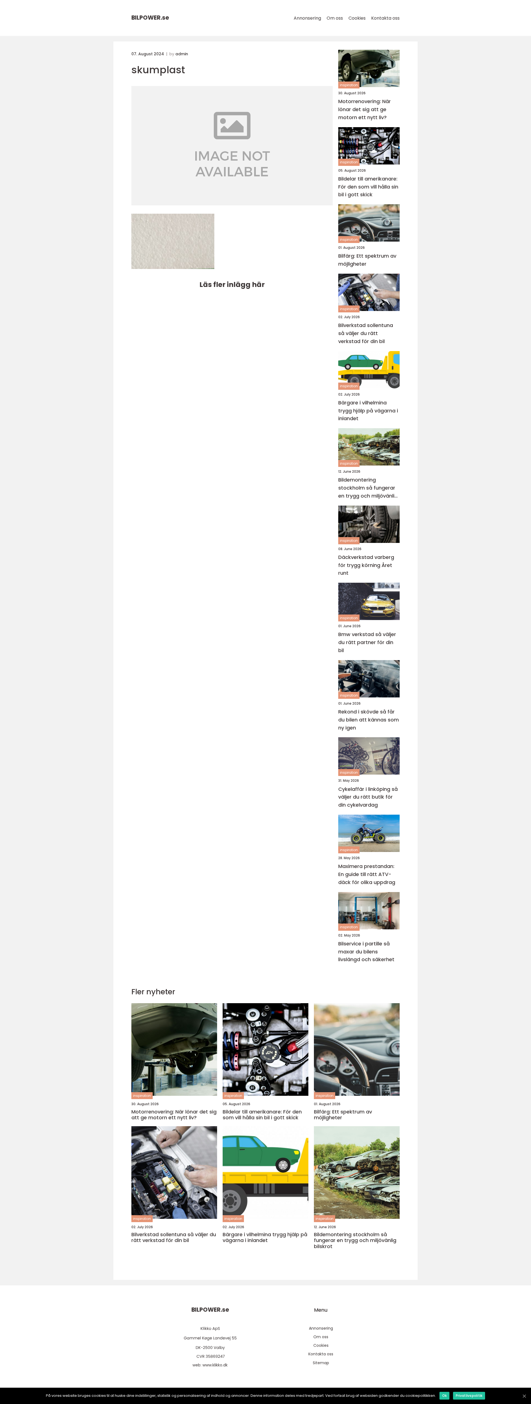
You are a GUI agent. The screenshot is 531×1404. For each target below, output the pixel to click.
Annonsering (307, 18)
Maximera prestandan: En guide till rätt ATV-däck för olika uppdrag (366, 874)
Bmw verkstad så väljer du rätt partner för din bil (367, 642)
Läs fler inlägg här (232, 284)
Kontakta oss (385, 18)
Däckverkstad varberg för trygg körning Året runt (366, 565)
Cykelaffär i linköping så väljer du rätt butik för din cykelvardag (368, 797)
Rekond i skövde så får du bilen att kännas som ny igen (368, 719)
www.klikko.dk (215, 1365)
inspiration (349, 85)
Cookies (357, 18)
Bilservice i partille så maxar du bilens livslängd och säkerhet (366, 951)
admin (181, 54)
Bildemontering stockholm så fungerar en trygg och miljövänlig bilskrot (368, 488)
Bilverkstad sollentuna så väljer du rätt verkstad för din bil (365, 333)
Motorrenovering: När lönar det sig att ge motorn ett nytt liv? (364, 109)
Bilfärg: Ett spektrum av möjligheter (367, 259)
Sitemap (321, 1363)
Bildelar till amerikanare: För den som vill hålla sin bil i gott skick (368, 186)
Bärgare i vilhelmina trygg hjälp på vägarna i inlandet (368, 410)
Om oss (335, 18)
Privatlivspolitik (469, 1395)
